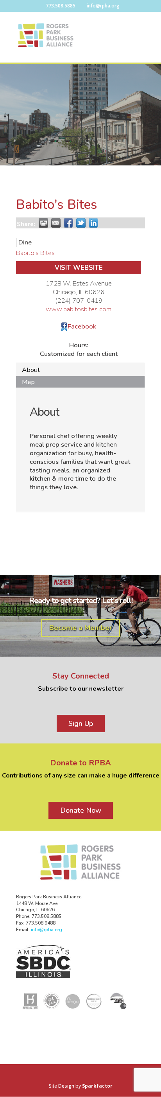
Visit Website (79, 267)
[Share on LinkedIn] (93, 223)
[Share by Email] (56, 223)
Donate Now (80, 810)
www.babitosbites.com (78, 309)
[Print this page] (43, 223)
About (31, 369)
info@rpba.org (46, 929)
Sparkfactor (97, 1086)
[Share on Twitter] (81, 223)
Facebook (82, 326)
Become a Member (80, 627)
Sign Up (80, 723)
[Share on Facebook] (68, 223)
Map (28, 381)
